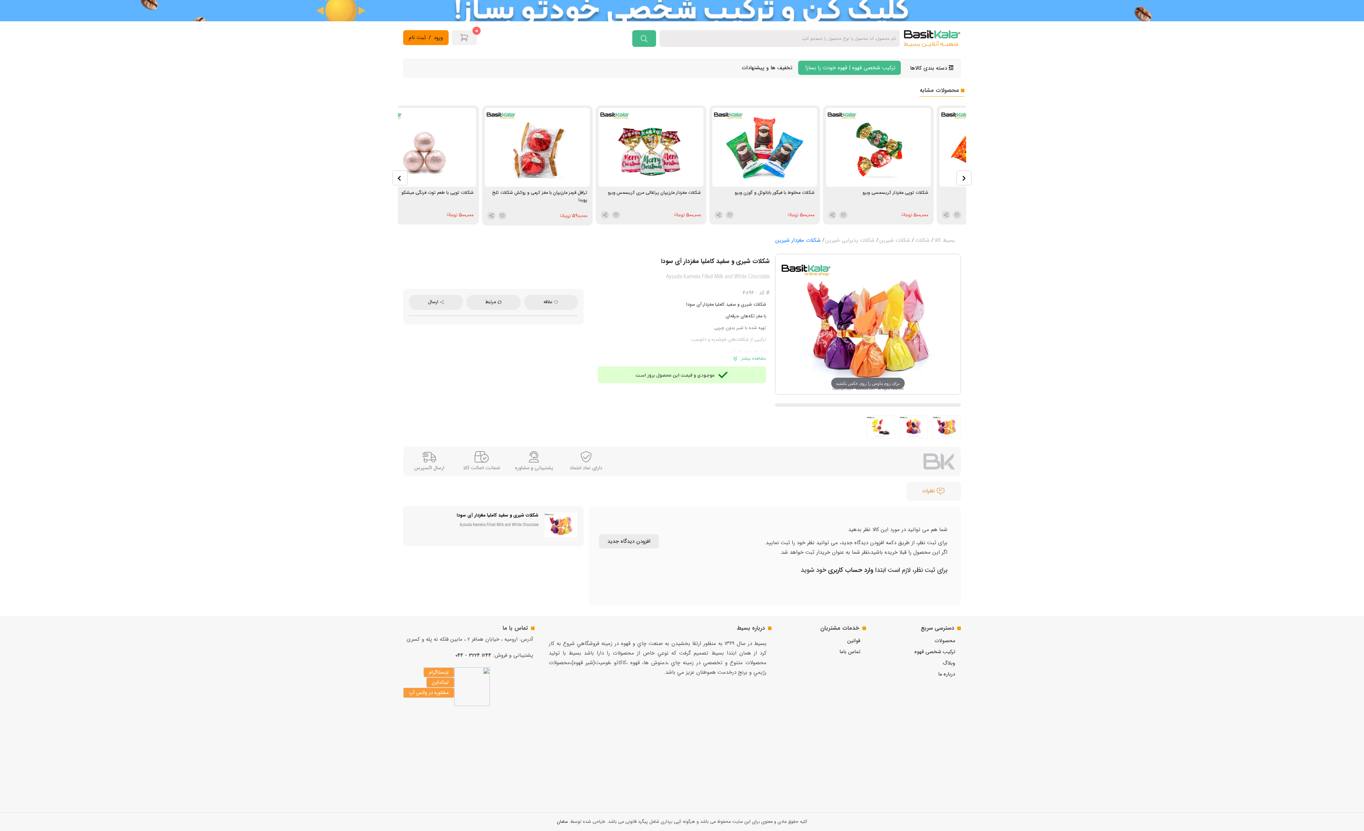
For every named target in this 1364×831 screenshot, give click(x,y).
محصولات (945, 641)
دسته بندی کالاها (929, 68)
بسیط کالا (944, 240)
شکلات (922, 240)
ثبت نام (417, 38)
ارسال (434, 302)
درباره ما (946, 674)
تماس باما (849, 652)
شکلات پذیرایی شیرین (850, 240)
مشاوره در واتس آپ (429, 692)
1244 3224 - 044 (473, 655)
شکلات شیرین (894, 240)
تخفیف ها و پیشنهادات (767, 68)
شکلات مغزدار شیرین (798, 240)
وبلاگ (949, 663)
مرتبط (491, 302)
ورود (438, 38)
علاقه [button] (548, 302)
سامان (562, 821)
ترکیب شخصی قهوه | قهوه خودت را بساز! (849, 68)
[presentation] (400, 177)
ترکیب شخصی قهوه (934, 652)
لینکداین (440, 682)
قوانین (853, 641)
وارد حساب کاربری (849, 570)
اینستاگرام (439, 672)
